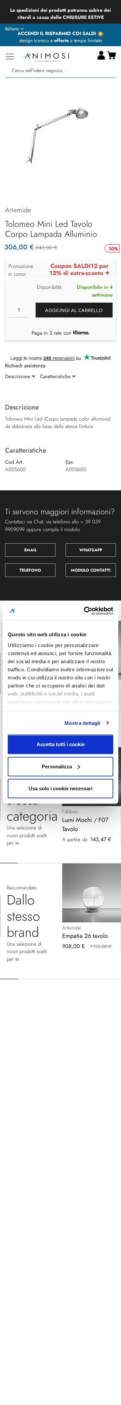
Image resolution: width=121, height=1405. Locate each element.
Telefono (30, 570)
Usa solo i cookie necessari (60, 788)
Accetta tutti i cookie (61, 744)
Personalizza (57, 766)
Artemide (18, 210)
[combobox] (60, 70)
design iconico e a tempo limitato (60, 40)
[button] (14, 29)
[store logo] (45, 56)
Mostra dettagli (82, 723)
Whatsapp (90, 550)
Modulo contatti (91, 570)
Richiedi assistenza (25, 365)
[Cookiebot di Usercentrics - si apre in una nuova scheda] (85, 610)
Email (30, 550)
